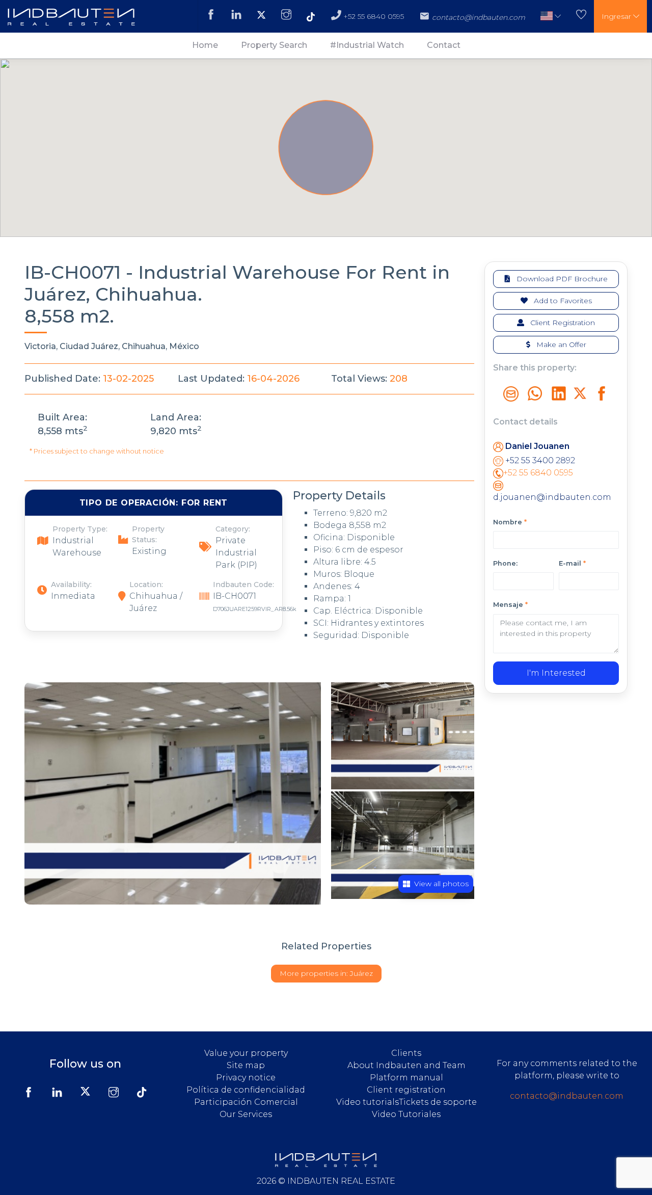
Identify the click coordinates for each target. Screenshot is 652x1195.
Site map (246, 1065)
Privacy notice (246, 1077)
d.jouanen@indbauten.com (552, 497)
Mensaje (510, 604)
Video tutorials (367, 1102)
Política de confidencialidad (245, 1090)
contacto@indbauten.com (566, 1096)
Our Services (246, 1114)
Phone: (505, 563)
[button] (550, 16)
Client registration (406, 1090)
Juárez (326, 973)
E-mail (572, 563)
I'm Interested (556, 673)
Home (205, 45)
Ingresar (617, 16)
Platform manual (406, 1077)
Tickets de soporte (438, 1102)
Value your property (246, 1053)
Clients (406, 1053)
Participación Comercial (246, 1102)
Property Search (274, 45)
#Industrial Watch (367, 45)
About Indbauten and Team (406, 1065)
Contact (443, 45)
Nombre (510, 522)
